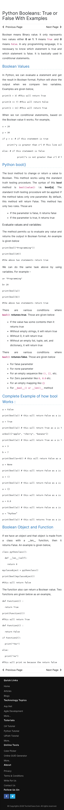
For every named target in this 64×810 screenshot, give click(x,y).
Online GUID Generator (15, 755)
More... (7, 716)
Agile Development (13, 711)
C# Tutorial (9, 726)
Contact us (9, 785)
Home (7, 686)
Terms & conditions (13, 775)
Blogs (6, 695)
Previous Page (13, 26)
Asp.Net (8, 706)
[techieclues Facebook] (6, 796)
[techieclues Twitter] (12, 796)
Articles (7, 691)
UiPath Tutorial (11, 735)
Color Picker (10, 751)
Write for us (10, 780)
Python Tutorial (11, 731)
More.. (7, 740)
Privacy (7, 771)
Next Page (52, 26)
